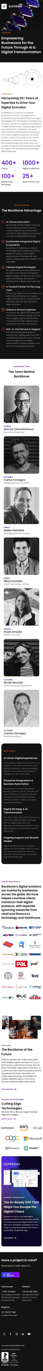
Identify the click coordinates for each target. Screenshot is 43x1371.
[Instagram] (17, 1334)
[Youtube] (29, 1334)
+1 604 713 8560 (8, 1291)
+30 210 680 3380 (29, 1291)
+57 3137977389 (8, 1312)
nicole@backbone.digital (9, 1315)
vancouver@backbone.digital (10, 1295)
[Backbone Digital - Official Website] (11, 6)
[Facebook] (10, 1334)
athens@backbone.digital (30, 1295)
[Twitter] (4, 1334)
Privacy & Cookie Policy (10, 1349)
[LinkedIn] (23, 1334)
